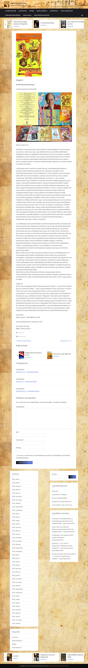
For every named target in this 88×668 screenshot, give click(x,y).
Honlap (18, 448)
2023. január (16, 616)
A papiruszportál (10, 11)
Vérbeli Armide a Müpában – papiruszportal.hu (62, 537)
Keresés (54, 474)
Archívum (6, 25)
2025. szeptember (17, 507)
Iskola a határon (42, 11)
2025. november (17, 500)
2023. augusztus (17, 592)
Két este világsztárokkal (59, 498)
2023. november (17, 582)
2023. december (17, 579)
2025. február (16, 531)
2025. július (15, 513)
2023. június (16, 599)
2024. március (16, 568)
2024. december (17, 537)
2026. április (16, 483)
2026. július (15, 479)
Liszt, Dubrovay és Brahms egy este (38, 23)
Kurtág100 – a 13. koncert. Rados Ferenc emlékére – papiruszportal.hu (64, 556)
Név (18, 432)
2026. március (16, 486)
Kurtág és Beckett (57, 554)
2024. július (15, 555)
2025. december (17, 496)
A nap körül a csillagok (59, 494)
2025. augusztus (17, 510)
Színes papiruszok (67, 11)
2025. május (16, 520)
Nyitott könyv (54, 11)
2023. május (16, 603)
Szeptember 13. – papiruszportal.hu (27, 391)
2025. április (16, 524)
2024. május (16, 561)
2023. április (16, 606)
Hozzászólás (20, 407)
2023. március (16, 610)
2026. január (16, 493)
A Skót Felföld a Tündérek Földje (48, 656)
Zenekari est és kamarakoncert (62, 501)
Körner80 (55, 491)
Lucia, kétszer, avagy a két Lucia (62, 505)
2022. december (17, 620)
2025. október (16, 503)
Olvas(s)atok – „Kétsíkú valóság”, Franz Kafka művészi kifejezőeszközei (62, 354)
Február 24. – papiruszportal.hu (26, 381)
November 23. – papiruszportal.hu (27, 372)
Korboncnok (23, 11)
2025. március (16, 527)
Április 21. (70, 656)
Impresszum (27, 15)
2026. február (16, 489)
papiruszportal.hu (18, 3)
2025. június (16, 517)
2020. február (16, 623)
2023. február (16, 613)
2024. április (16, 565)
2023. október (16, 585)
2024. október (16, 544)
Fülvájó (31, 11)
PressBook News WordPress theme (59, 666)
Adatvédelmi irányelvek (41, 15)
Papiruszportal (16, 647)
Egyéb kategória (17, 640)
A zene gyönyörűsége (10, 23)
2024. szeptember (17, 548)
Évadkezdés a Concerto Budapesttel (20, 656)
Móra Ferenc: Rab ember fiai (34, 354)
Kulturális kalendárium (12, 15)
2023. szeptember (17, 589)
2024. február (16, 572)
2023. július (15, 596)
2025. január (16, 534)
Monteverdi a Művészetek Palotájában (65, 23)
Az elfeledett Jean (57, 535)
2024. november (17, 541)
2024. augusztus (17, 551)
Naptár (14, 644)
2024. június (16, 558)
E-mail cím (20, 440)
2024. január (16, 575)
